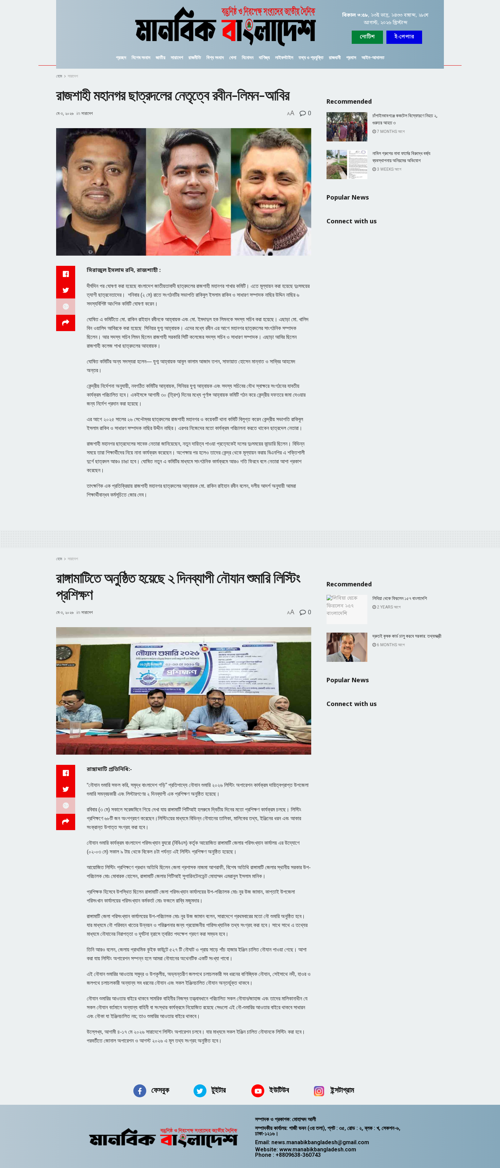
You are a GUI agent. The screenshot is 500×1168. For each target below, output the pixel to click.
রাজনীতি (194, 57)
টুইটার (219, 1090)
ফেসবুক (160, 1090)
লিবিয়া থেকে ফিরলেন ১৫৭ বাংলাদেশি (399, 598)
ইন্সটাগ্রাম (342, 1090)
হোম (59, 76)
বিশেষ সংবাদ (141, 57)
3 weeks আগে (388, 169)
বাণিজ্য (264, 57)
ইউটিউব (279, 1090)
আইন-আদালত (373, 57)
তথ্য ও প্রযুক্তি (311, 57)
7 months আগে (390, 131)
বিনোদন (247, 57)
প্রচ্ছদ (121, 57)
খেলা (232, 57)
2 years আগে (388, 607)
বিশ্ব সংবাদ (215, 57)
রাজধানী (335, 57)
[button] (404, 37)
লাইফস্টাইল (284, 57)
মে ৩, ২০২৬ (64, 113)
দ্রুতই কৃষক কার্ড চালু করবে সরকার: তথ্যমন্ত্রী (406, 636)
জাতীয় (160, 57)
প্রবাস (351, 57)
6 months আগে (390, 644)
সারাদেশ (177, 57)
